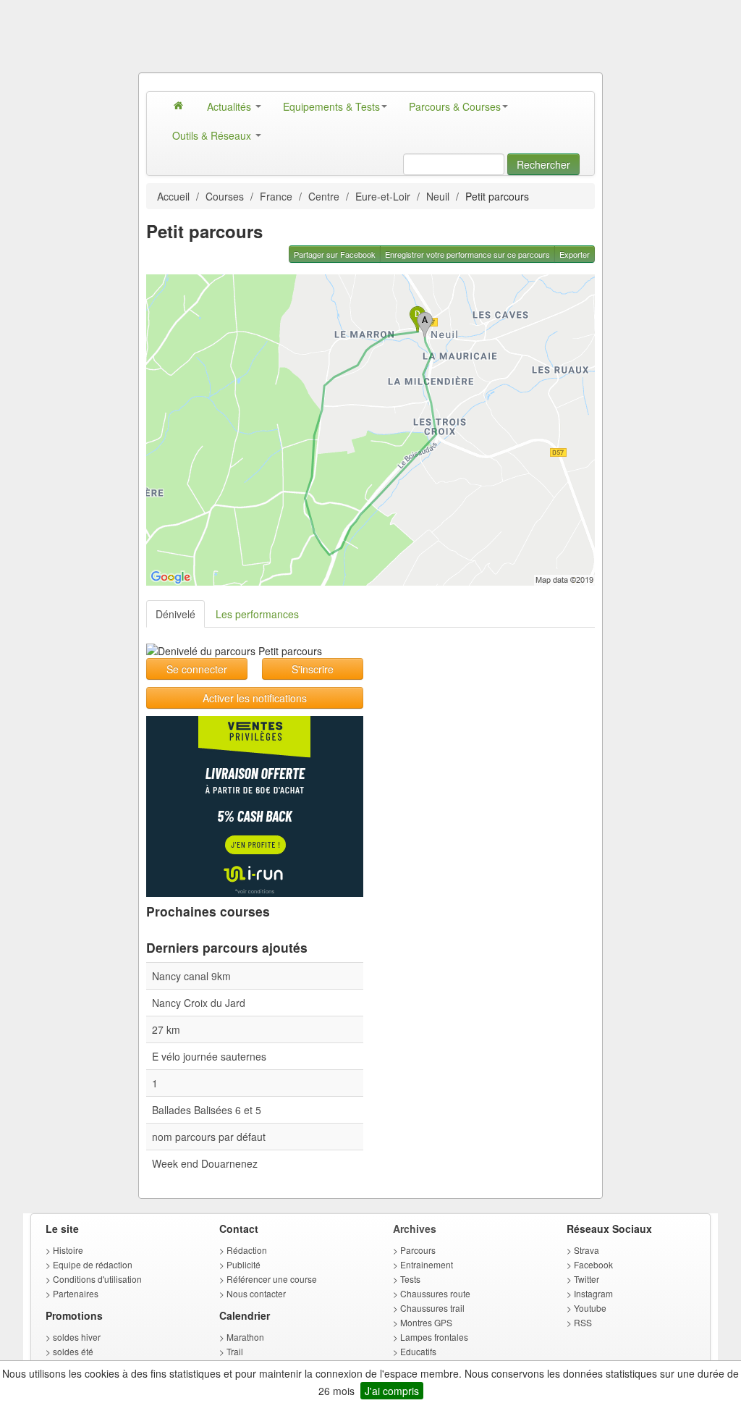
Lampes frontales (434, 1337)
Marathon (245, 1337)
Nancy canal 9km (191, 976)
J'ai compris (392, 1390)
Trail (234, 1351)
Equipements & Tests (331, 106)
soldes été (73, 1351)
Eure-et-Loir (382, 196)
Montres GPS (426, 1322)
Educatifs (418, 1351)
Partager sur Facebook (335, 254)
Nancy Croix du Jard (198, 1002)
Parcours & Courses (455, 106)
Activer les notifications (255, 698)
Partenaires (75, 1293)
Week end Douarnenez (205, 1163)
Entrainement (426, 1264)
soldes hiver (77, 1337)
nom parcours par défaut (209, 1136)
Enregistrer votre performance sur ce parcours (467, 254)
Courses (225, 196)
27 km (166, 1029)
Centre (323, 196)
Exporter (574, 254)
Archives (414, 1228)
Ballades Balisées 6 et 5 (206, 1110)
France (276, 196)
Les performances (257, 614)
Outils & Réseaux (213, 135)
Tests (410, 1279)
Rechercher (543, 164)
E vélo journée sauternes (209, 1056)
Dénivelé (175, 614)
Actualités (230, 106)
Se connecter (196, 669)
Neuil (437, 196)
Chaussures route (435, 1293)
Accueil (173, 196)
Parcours (418, 1250)
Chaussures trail (432, 1308)
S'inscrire (313, 669)
